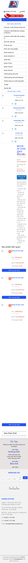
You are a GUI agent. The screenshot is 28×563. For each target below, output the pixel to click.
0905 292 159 (19, 125)
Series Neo (7, 59)
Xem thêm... (15, 449)
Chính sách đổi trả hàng (14, 456)
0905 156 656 (19, 138)
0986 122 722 (19, 100)
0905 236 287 (19, 113)
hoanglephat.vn (18, 559)
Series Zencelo (8, 70)
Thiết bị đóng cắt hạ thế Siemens (13, 77)
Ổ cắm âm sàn (8, 45)
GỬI (25, 477)
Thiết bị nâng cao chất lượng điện (14, 81)
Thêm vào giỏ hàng (22, 177)
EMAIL (23, 11)
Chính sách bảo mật (14, 454)
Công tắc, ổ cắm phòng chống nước (14, 27)
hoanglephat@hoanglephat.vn (14, 523)
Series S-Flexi (8, 63)
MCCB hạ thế (21, 171)
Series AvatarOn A (9, 56)
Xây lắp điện (7, 88)
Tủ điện (6, 84)
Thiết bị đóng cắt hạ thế (11, 74)
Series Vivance (8, 66)
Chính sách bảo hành (14, 458)
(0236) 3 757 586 (9, 520)
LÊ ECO (22, 557)
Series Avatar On (9, 52)
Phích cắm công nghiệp (11, 49)
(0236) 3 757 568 (10, 11)
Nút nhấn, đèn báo (9, 42)
